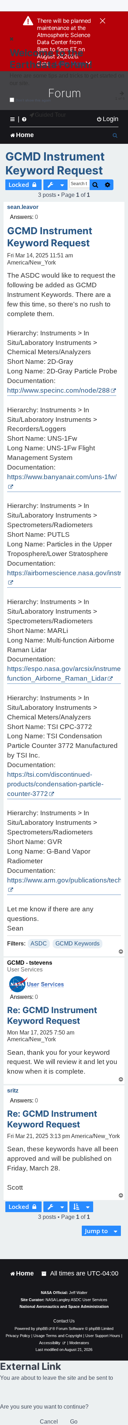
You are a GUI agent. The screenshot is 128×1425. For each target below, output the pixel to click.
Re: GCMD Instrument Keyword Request (52, 1015)
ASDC (39, 944)
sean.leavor (22, 207)
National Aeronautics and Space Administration (64, 1306)
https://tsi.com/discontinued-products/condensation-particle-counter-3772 (55, 784)
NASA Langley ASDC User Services (76, 1300)
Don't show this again (33, 100)
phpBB (42, 1328)
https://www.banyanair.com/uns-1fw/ (62, 477)
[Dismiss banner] (102, 21)
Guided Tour (50, 115)
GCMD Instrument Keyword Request (55, 163)
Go (74, 1422)
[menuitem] (107, 119)
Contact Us (64, 1321)
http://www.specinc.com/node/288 (58, 390)
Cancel (49, 1422)
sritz (12, 1091)
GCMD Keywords (77, 944)
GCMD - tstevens (29, 963)
